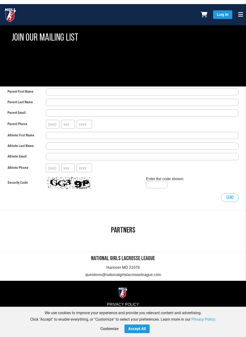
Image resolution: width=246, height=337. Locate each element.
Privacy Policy (123, 304)
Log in (222, 14)
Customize (109, 328)
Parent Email (16, 113)
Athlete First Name (20, 135)
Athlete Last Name (20, 146)
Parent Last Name (20, 102)
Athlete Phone (17, 168)
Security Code (17, 182)
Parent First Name (20, 91)
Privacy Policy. (203, 319)
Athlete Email (17, 156)
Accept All (137, 328)
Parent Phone (17, 124)
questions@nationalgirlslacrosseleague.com (123, 275)
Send (230, 197)
